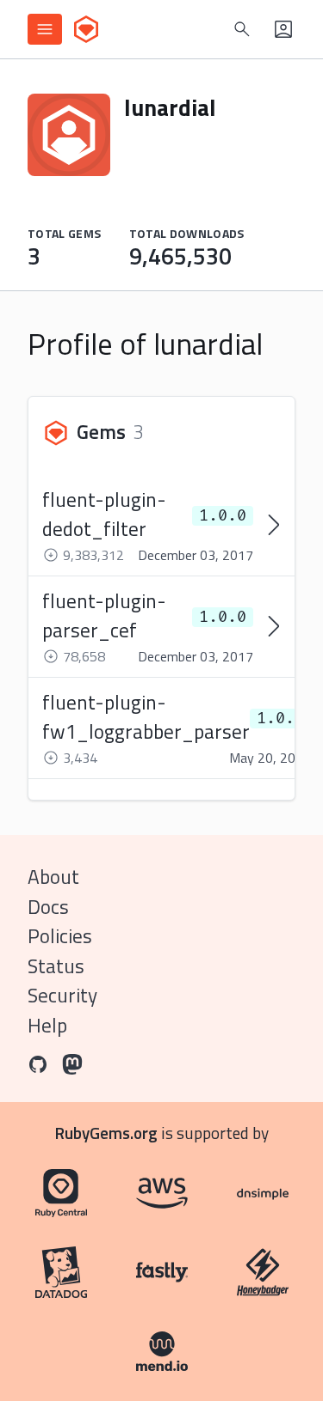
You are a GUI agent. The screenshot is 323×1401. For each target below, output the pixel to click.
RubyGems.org (106, 1132)
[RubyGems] (86, 29)
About (53, 877)
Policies (60, 936)
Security (62, 995)
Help (47, 1025)
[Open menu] (45, 29)
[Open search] (242, 29)
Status (56, 966)
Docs (48, 907)
